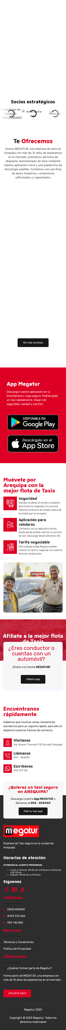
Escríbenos (23, 766)
